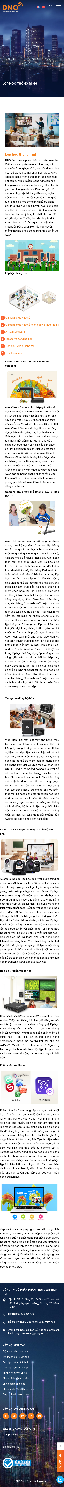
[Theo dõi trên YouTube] (39, 1416)
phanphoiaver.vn (12, 1434)
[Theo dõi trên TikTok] (14, 1416)
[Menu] (58, 6)
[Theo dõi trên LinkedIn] (31, 1416)
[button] (50, 7)
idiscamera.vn (11, 1446)
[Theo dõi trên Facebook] (6, 1416)
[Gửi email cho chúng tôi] (22, 1416)
